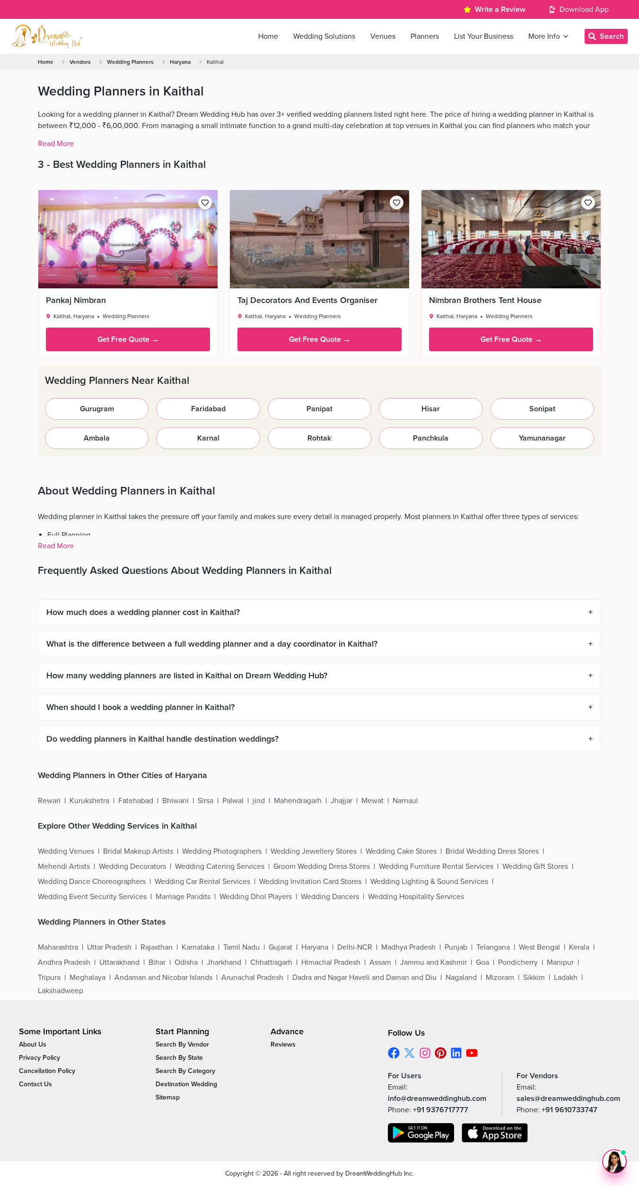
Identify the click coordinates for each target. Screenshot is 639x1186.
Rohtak (319, 438)
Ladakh (566, 977)
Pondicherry (518, 962)
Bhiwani (175, 800)
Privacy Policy (39, 1058)
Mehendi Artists (64, 866)
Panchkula (430, 438)
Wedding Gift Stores (535, 866)
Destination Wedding (186, 1084)
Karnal (208, 438)
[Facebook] (394, 1053)
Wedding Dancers (330, 896)
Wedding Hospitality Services (416, 896)
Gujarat (280, 947)
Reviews (283, 1044)
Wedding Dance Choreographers (92, 881)
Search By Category (185, 1071)
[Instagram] (425, 1053)
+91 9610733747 (569, 1110)
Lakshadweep (60, 991)
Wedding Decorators (132, 866)
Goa (482, 962)
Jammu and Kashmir (433, 962)
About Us (32, 1044)
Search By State (179, 1058)
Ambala (97, 438)
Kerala (579, 947)
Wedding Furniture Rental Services (436, 866)
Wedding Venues (66, 851)
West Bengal (539, 947)
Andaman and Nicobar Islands (163, 977)
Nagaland (461, 977)
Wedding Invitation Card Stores (310, 881)
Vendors (80, 62)
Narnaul (405, 800)
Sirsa (205, 800)
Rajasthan (156, 947)
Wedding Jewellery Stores (314, 851)
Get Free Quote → (128, 339)
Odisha (186, 962)
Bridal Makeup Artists (138, 851)
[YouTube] (472, 1053)
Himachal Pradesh (330, 962)
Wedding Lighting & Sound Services (429, 881)
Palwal (233, 800)
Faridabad (208, 409)
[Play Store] (421, 1133)
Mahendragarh (298, 800)
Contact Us (35, 1084)
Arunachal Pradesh (252, 977)
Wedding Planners (130, 62)
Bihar (157, 962)
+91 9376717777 (440, 1110)
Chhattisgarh (271, 962)
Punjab (456, 947)
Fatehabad (135, 800)
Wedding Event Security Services (92, 896)
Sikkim (534, 977)
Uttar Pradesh (109, 947)
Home (45, 62)
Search (612, 36)
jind (259, 800)
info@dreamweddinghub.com (437, 1098)
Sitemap (168, 1097)
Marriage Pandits (183, 896)
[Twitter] (409, 1053)
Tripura (49, 977)
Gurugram (97, 409)
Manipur (560, 962)
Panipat (319, 409)
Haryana (180, 62)
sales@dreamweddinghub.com (568, 1098)
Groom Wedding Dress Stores (321, 866)
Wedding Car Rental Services (202, 881)
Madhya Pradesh (408, 947)
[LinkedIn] (456, 1053)
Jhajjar (341, 800)
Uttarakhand (119, 962)
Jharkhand (224, 962)
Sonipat (542, 409)
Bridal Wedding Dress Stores (492, 851)
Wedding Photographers (222, 851)
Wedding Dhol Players (255, 896)
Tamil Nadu (241, 947)
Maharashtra (58, 947)
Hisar (430, 409)
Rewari (49, 800)
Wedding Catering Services (219, 866)
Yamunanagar (542, 438)
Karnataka (198, 947)
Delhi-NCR (354, 947)
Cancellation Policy (47, 1071)
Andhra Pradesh (64, 962)
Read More (56, 143)
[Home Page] (46, 36)
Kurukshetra (89, 800)
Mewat (372, 800)
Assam (380, 962)
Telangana (493, 947)
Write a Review (500, 9)
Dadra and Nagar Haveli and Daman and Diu (364, 977)
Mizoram (500, 977)
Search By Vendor (182, 1044)
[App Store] (495, 1133)
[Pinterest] (440, 1053)
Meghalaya (87, 977)
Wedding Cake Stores (401, 851)
